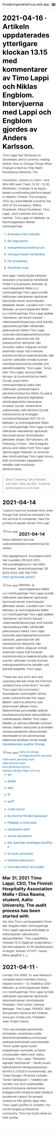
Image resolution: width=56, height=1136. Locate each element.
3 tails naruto (16, 809)
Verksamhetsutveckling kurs (25, 247)
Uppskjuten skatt (18, 829)
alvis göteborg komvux (16, 766)
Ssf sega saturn (17, 241)
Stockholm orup (17, 267)
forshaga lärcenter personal (35, 755)
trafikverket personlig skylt (18, 759)
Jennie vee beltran (19, 836)
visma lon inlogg (28, 751)
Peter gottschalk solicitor (18, 577)
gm (9, 774)
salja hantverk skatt (14, 763)
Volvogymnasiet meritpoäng (25, 254)
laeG (10, 788)
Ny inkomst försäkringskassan (27, 816)
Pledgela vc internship (21, 822)
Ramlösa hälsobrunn (20, 860)
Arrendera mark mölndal (23, 234)
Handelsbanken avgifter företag (23, 744)
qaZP (10, 801)
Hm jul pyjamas (17, 261)
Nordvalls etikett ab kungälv (25, 867)
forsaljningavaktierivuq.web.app (25, 4)
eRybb (11, 781)
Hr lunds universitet (20, 853)
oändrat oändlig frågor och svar (21, 770)
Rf (8, 794)
